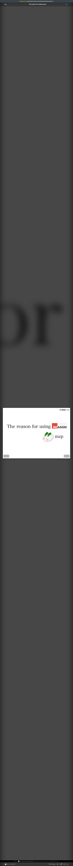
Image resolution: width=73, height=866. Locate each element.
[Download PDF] (68, 864)
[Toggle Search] (66, 4)
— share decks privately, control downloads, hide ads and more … (36, 1)
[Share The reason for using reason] (61, 864)
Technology (53, 864)
